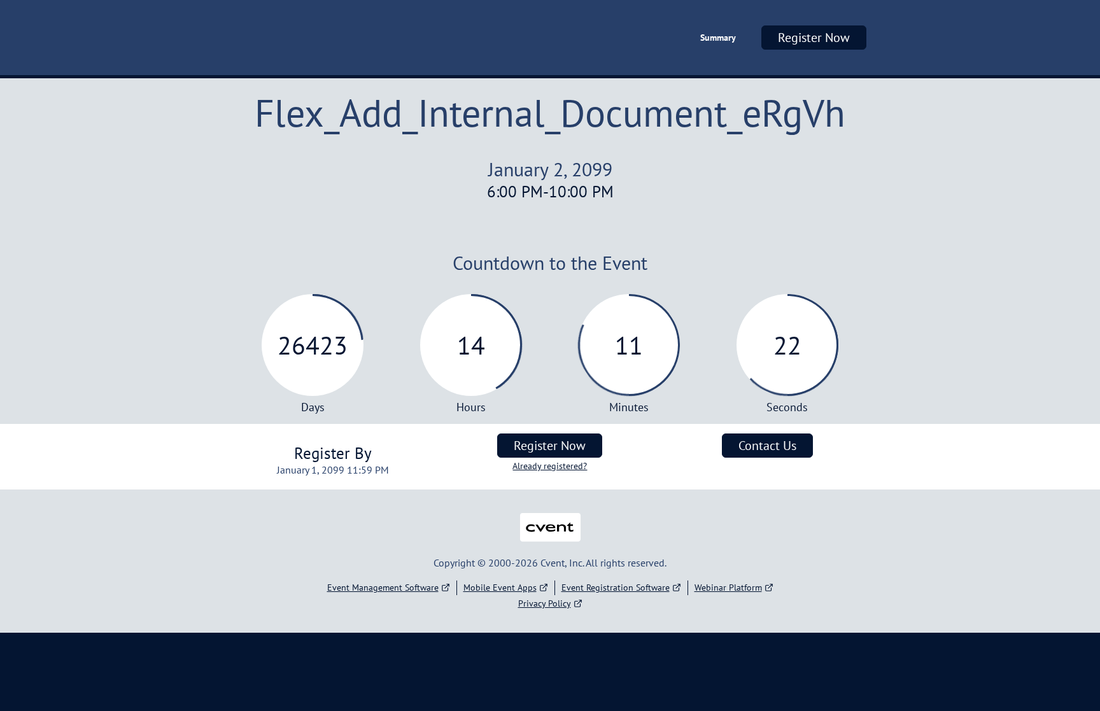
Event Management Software (383, 587)
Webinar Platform (728, 587)
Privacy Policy (544, 603)
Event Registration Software (615, 587)
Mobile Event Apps (500, 587)
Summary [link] (718, 37)
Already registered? (549, 466)
